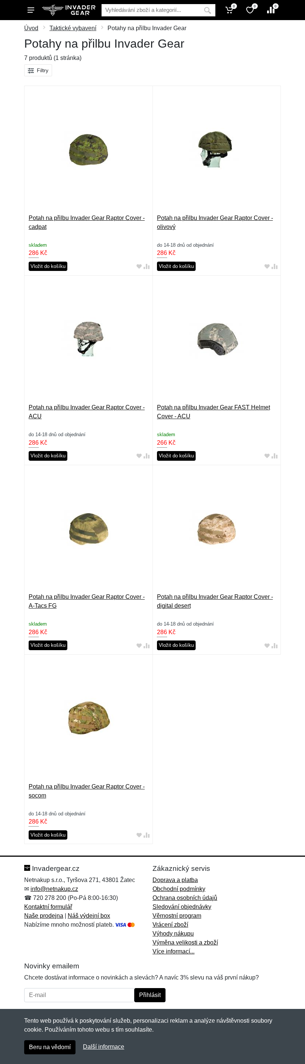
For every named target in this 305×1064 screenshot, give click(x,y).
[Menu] (31, 10)
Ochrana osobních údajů (184, 898)
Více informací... (173, 951)
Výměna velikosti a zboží (185, 942)
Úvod (31, 28)
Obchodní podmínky (178, 889)
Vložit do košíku (47, 266)
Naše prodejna (43, 916)
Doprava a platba (175, 880)
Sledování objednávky (181, 907)
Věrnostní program (176, 916)
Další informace (103, 1047)
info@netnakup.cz (54, 889)
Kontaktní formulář (48, 907)
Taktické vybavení (72, 28)
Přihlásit (150, 995)
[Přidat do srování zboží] (146, 266)
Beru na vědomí (50, 1047)
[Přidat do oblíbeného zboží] (139, 266)
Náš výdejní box (89, 916)
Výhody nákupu (173, 933)
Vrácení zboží (170, 924)
